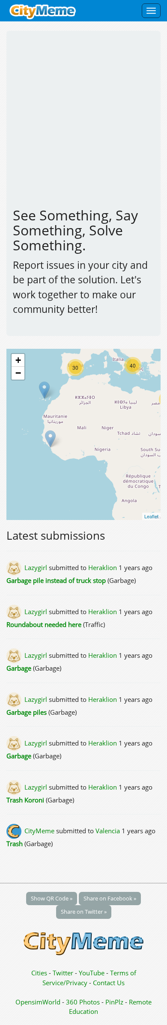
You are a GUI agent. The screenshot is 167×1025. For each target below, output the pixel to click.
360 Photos (83, 1002)
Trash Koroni (25, 800)
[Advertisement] (83, 123)
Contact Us (109, 982)
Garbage (19, 668)
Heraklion (102, 567)
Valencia (107, 830)
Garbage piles (26, 712)
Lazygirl (35, 567)
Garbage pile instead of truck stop (56, 580)
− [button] (18, 373)
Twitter (63, 973)
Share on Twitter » (84, 911)
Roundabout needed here (43, 624)
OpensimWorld (37, 1002)
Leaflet (151, 516)
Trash (14, 843)
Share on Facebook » (110, 898)
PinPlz (114, 1002)
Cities (39, 973)
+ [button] (18, 360)
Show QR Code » (51, 898)
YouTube (91, 973)
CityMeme (39, 830)
